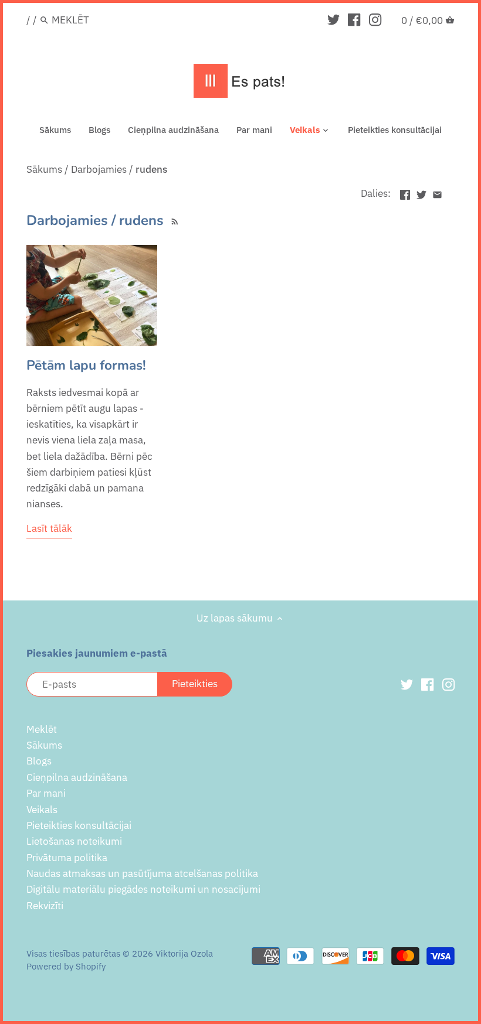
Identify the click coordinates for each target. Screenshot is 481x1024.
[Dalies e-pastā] (437, 192)
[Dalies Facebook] (405, 192)
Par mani (46, 793)
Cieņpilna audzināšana (76, 777)
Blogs (39, 761)
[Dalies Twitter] (421, 192)
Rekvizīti (44, 905)
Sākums (44, 745)
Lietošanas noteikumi (74, 841)
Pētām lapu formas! (86, 365)
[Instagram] (375, 19)
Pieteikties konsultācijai (78, 825)
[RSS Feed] (173, 220)
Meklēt (41, 729)
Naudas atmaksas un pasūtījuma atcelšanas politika (142, 873)
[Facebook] (354, 19)
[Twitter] (333, 19)
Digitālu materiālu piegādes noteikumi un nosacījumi (143, 889)
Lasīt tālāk (49, 528)
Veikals (41, 809)
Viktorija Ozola (184, 953)
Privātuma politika (66, 857)
